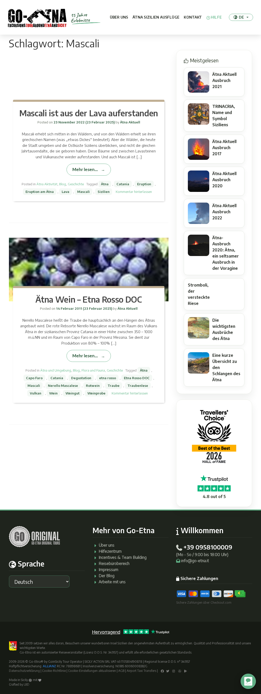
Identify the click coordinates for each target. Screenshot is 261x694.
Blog (62, 184)
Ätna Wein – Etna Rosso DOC (88, 299)
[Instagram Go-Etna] (173, 671)
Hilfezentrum (110, 551)
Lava (65, 192)
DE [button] (241, 17)
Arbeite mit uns (112, 581)
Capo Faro (34, 378)
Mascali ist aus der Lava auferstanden (88, 113)
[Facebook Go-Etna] (162, 671)
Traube (114, 386)
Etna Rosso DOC (137, 378)
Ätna (105, 184)
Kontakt (193, 17)
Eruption (144, 184)
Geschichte (76, 184)
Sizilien (104, 192)
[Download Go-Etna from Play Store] (185, 671)
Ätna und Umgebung (55, 370)
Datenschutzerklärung (24, 671)
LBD (26, 684)
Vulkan (35, 393)
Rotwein (93, 386)
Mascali (83, 192)
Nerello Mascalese (63, 386)
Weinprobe (96, 393)
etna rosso (107, 378)
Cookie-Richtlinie (54, 671)
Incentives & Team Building (123, 557)
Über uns (119, 17)
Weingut (73, 393)
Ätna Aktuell (129, 122)
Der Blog (106, 575)
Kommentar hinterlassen (134, 192)
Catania (122, 184)
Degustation (81, 378)
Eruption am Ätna (39, 192)
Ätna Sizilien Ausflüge (156, 17)
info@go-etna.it (195, 560)
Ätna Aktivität (46, 184)
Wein (53, 393)
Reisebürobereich (114, 563)
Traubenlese (137, 386)
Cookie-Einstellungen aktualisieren (92, 671)
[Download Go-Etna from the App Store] (179, 671)
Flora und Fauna (93, 370)
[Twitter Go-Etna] (167, 671)
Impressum (108, 569)
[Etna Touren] (37, 17)
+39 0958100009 (207, 547)
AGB (121, 671)
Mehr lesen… (85, 169)
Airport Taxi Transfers (141, 671)
